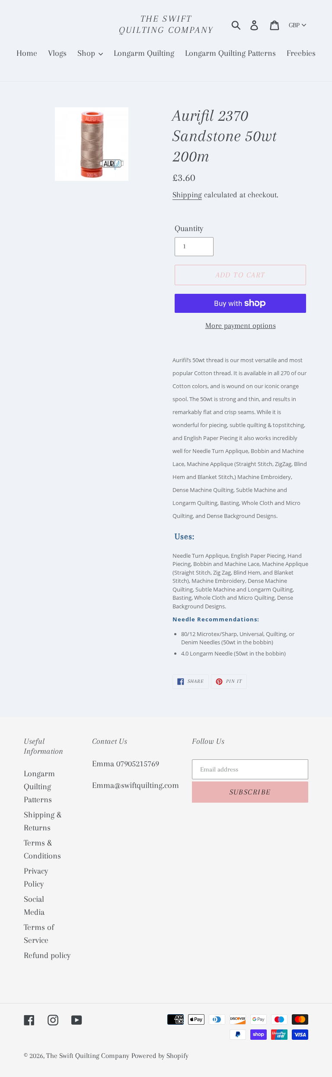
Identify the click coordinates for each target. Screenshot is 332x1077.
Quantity (189, 228)
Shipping (187, 194)
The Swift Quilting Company (166, 24)
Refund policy (47, 955)
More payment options (240, 325)
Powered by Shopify (159, 1055)
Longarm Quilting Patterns (39, 786)
